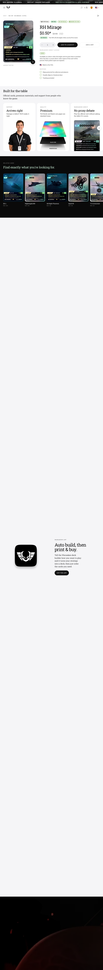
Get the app (62, 573)
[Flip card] (33, 62)
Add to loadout (67, 45)
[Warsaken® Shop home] (8, 7)
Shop (4, 15)
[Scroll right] (99, 128)
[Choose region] (97, 7)
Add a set (90, 45)
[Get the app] (25, 557)
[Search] (82, 8)
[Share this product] (98, 15)
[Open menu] (4, 7)
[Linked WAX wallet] (91, 7)
